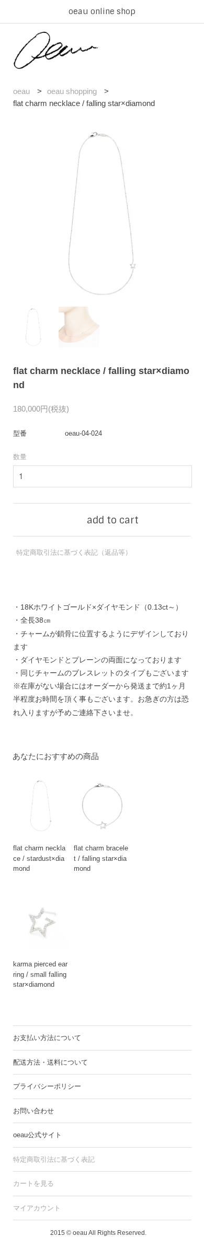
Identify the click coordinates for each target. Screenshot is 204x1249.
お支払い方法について (47, 1038)
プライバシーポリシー (47, 1086)
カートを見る (33, 1183)
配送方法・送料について (50, 1062)
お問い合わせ (33, 1111)
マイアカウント (37, 1208)
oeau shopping (72, 91)
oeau (21, 91)
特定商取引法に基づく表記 (54, 1159)
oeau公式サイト (37, 1135)
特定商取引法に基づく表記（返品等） (74, 552)
